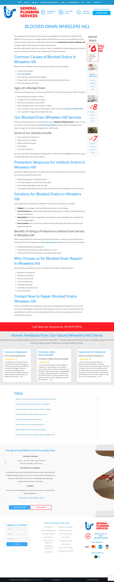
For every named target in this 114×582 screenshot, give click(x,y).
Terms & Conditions (66, 580)
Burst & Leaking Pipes (48, 530)
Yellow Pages (23, 498)
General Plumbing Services (48, 2)
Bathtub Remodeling (65, 527)
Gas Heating (65, 544)
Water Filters (65, 537)
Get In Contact (41, 507)
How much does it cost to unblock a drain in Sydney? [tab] (33, 409)
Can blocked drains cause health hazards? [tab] (30, 425)
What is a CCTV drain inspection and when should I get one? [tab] (36, 399)
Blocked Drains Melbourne (48, 541)
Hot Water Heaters (48, 534)
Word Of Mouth (33, 498)
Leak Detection (48, 537)
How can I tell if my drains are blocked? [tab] (29, 419)
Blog (88, 2)
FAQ (83, 2)
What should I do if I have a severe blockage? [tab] (31, 430)
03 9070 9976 (101, 13)
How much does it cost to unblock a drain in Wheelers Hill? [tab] (35, 435)
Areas (62, 2)
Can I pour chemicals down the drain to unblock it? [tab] (33, 404)
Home (19, 2)
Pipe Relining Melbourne (48, 547)
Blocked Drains (73, 2)
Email (42, 498)
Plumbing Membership (65, 551)
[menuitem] (19, 2)
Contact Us (96, 2)
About (26, 2)
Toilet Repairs (48, 527)
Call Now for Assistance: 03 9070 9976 (57, 327)
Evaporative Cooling (65, 548)
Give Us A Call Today (19, 507)
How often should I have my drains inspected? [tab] (31, 414)
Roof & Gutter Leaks (65, 534)
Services (34, 2)
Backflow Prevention (65, 530)
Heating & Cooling (65, 541)
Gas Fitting (48, 552)
